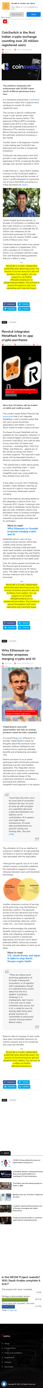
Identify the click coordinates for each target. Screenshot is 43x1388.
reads (11, 834)
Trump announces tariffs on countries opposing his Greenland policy (27, 1219)
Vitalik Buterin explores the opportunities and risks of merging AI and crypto (20, 713)
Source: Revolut (11, 395)
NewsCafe (8, 50)
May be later (22, 13)
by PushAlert (6, 16)
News (6, 1153)
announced (8, 416)
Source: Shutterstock (12, 716)
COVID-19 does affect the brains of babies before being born (26, 1161)
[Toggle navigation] (5, 21)
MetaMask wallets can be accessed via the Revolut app (20, 391)
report (25, 184)
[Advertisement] (21, 1129)
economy (12, 322)
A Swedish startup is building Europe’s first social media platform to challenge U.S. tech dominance (28, 1173)
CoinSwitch (34, 99)
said (5, 491)
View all (13, 1310)
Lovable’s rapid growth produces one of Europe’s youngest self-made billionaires (27, 1208)
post (20, 738)
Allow (36, 13)
